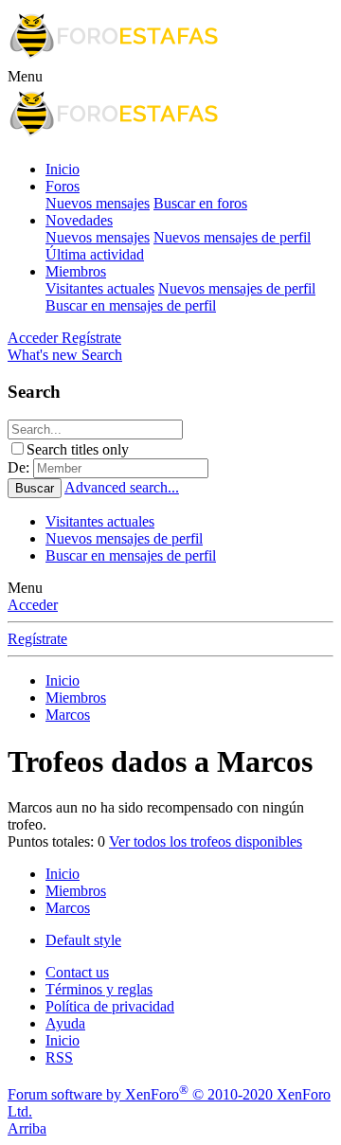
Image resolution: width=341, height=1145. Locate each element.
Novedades (79, 220)
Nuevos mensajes (97, 203)
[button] (25, 76)
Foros (62, 186)
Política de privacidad (109, 1006)
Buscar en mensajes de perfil (130, 305)
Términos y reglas (99, 989)
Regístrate (37, 639)
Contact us (77, 972)
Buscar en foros (200, 203)
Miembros (75, 271)
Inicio (62, 169)
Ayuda (65, 1023)
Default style (83, 940)
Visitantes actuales (99, 288)
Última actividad (94, 254)
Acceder (33, 605)
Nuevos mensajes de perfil (232, 237)
